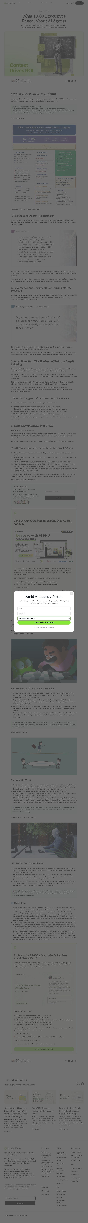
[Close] (71, 593)
